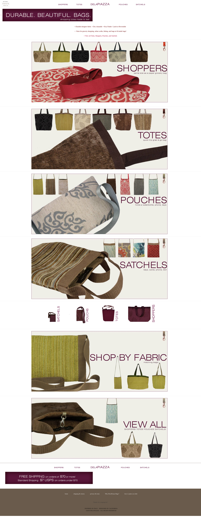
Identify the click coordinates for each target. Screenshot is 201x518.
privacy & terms (95, 494)
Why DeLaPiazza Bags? (112, 494)
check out (5, 5)
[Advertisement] (100, 498)
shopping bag (5, 3)
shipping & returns (79, 494)
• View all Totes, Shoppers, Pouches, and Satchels (100, 36)
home (66, 494)
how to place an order (131, 494)
